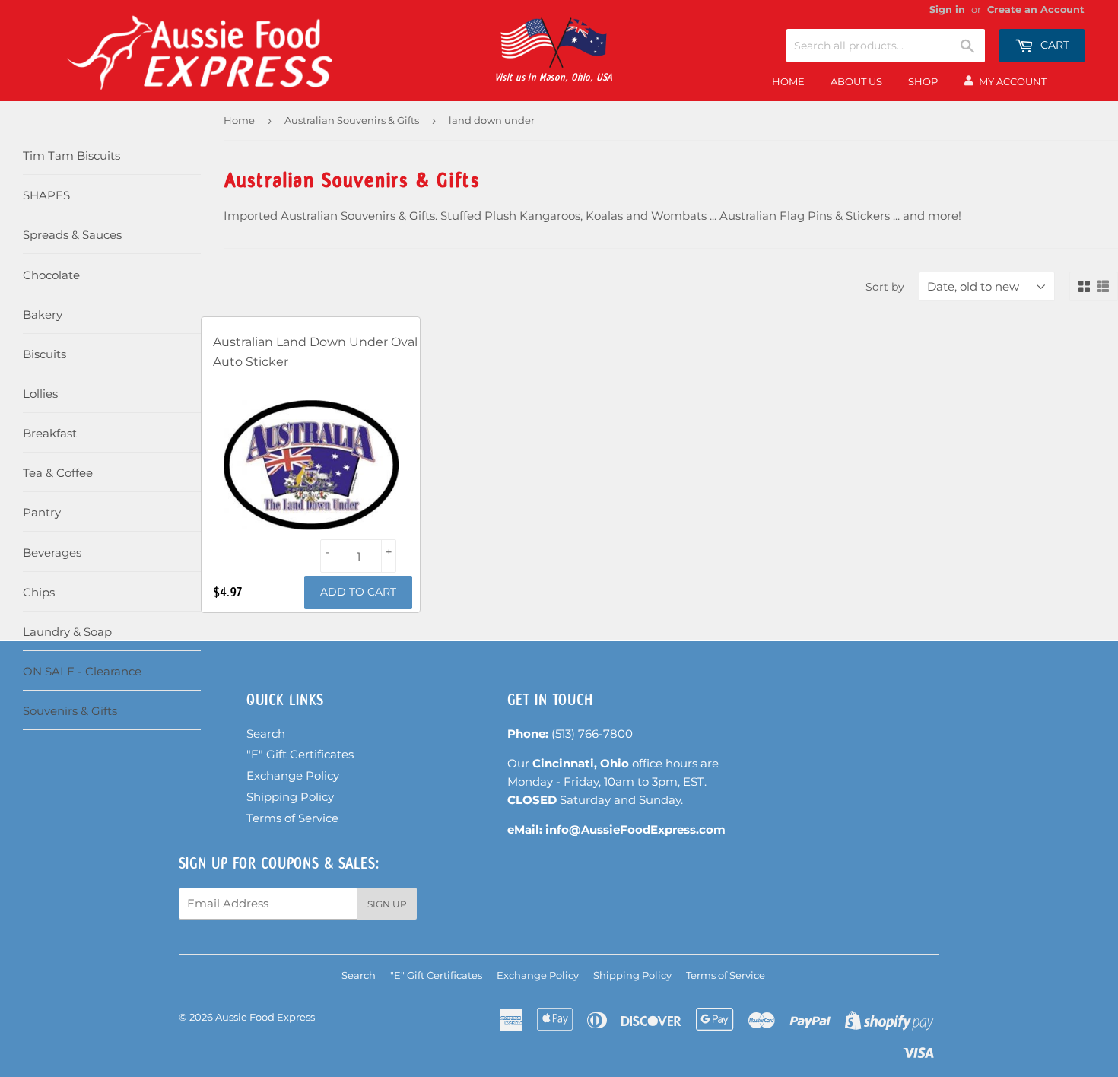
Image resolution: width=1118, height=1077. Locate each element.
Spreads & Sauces (72, 234)
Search (265, 733)
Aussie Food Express (265, 1017)
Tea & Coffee (58, 472)
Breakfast (50, 433)
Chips (39, 592)
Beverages (52, 552)
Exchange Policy (292, 775)
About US (856, 81)
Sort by (884, 287)
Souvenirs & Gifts (70, 711)
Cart (1053, 45)
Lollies (40, 393)
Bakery (42, 314)
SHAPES (46, 195)
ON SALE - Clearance (82, 671)
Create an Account (1036, 9)
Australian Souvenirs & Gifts (351, 120)
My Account (1013, 81)
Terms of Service (292, 818)
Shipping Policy (290, 796)
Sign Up (387, 904)
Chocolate (51, 275)
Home (788, 81)
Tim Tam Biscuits (71, 155)
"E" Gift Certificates (300, 754)
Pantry (42, 512)
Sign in (947, 9)
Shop (923, 81)
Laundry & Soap (67, 631)
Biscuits (44, 354)
